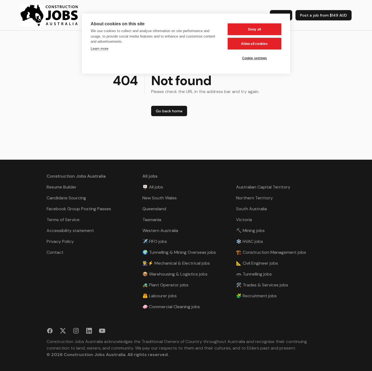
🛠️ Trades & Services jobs (262, 285)
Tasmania (151, 219)
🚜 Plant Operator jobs (165, 285)
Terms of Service (63, 219)
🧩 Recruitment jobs (256, 296)
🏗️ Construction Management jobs (271, 252)
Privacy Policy (60, 241)
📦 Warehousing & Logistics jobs (175, 274)
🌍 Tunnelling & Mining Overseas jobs (179, 252)
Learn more (99, 49)
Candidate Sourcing (66, 198)
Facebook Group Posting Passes (79, 209)
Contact (55, 252)
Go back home (169, 111)
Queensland (154, 209)
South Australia (251, 209)
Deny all (254, 29)
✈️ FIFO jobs (154, 241)
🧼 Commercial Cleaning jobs (171, 307)
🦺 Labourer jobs (159, 296)
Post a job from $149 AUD (323, 15)
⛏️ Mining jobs (250, 230)
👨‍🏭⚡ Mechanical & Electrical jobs (176, 263)
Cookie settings (254, 58)
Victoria (244, 219)
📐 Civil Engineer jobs (257, 263)
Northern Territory (254, 198)
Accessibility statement (70, 230)
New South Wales (159, 198)
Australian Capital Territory (263, 187)
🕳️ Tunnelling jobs (254, 274)
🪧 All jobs (152, 187)
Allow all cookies (254, 44)
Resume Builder (62, 187)
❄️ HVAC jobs (249, 241)
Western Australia (160, 230)
